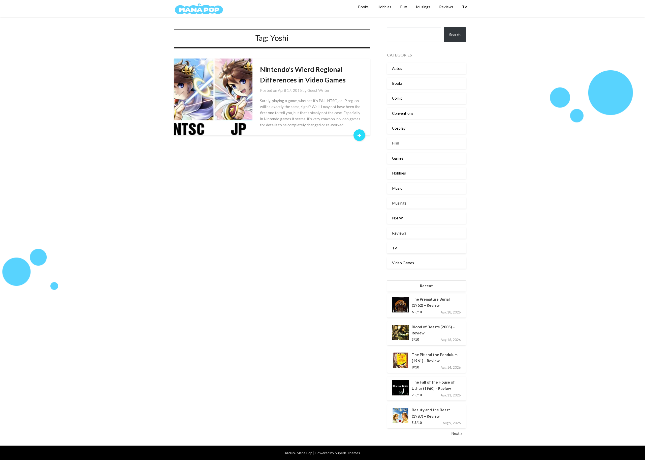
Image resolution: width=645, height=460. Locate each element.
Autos (397, 68)
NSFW (397, 218)
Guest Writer (318, 90)
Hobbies (384, 7)
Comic (397, 98)
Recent (426, 285)
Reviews (446, 7)
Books (363, 7)
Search (455, 34)
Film (403, 7)
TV (464, 7)
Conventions (402, 113)
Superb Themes (347, 453)
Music (397, 188)
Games (397, 158)
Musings (423, 7)
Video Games (403, 263)
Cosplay (399, 128)
